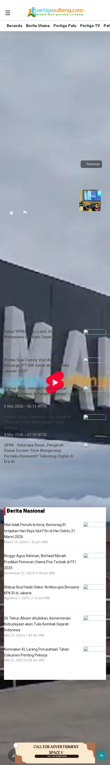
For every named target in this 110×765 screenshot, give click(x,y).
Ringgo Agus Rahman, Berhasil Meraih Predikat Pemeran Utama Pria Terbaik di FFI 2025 (40, 562)
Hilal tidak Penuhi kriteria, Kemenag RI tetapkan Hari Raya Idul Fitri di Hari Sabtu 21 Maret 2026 (39, 531)
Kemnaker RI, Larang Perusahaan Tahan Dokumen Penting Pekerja (36, 652)
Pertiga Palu (64, 26)
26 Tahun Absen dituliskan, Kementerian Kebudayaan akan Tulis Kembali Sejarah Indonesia (37, 624)
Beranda (14, 26)
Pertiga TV (90, 26)
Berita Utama (38, 26)
